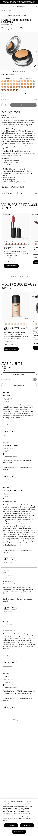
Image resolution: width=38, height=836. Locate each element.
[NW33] (8, 87)
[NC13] (14, 81)
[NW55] (14, 90)
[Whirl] (15, 244)
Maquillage (11, 15)
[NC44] (17, 87)
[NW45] (34, 87)
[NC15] (2, 81)
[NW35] (11, 87)
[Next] (28, 244)
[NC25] (8, 84)
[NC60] (11, 90)
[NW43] (22, 87)
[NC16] (25, 81)
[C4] (5, 84)
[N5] (17, 84)
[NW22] (22, 84)
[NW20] (2, 84)
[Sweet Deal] (24, 244)
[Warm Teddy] (12, 244)
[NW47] (2, 90)
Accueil (3, 15)
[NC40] (8, 81)
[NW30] (5, 87)
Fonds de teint (26, 15)
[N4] (21, 324)
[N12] (31, 81)
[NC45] (25, 87)
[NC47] (28, 87)
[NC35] (28, 84)
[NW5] (12, 324)
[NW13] (19, 81)
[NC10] (11, 81)
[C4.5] (2, 87)
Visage (18, 15)
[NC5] (6, 324)
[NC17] (28, 81)
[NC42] (14, 87)
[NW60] (17, 90)
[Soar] (18, 244)
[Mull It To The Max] (9, 244)
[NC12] (18, 324)
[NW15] (22, 81)
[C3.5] (19, 84)
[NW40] (19, 87)
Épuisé (23, 105)
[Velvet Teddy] (6, 244)
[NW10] (17, 81)
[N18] (14, 84)
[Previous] (4, 244)
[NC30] (25, 84)
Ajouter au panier (11, 265)
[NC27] (11, 84)
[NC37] (31, 84)
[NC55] (8, 90)
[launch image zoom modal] (35, 65)
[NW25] (5, 81)
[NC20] (34, 81)
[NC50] (31, 87)
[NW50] (5, 90)
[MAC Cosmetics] (19, 6)
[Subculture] (36, 244)
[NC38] (34, 84)
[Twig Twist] (21, 244)
